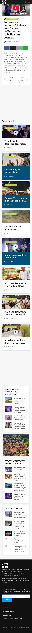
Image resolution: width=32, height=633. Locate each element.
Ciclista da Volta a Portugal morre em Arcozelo (19, 533)
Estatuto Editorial (8, 611)
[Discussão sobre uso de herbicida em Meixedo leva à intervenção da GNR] (8, 514)
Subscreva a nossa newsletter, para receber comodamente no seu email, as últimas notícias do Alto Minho (16, 591)
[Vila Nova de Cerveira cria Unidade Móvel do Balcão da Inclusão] (16, 273)
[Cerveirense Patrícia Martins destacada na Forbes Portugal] (8, 417)
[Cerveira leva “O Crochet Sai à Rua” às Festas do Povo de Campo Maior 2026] (8, 425)
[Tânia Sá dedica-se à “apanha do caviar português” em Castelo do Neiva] (8, 548)
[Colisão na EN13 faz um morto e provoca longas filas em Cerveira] (8, 400)
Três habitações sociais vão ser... (12, 171)
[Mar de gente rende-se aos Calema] (16, 245)
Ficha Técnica (7, 615)
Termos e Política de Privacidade (12, 619)
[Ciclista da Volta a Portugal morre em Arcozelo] (8, 533)
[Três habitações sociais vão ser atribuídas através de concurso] (16, 159)
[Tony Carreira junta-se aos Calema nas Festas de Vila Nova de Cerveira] (8, 409)
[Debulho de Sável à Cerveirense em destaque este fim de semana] (8, 476)
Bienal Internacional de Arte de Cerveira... (14, 341)
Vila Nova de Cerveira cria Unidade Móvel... (15, 284)
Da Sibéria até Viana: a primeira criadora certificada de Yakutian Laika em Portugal (20, 525)
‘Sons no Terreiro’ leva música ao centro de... (15, 199)
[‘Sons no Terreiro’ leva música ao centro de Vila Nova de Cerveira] (16, 188)
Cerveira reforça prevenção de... (12, 227)
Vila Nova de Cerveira (12, 18)
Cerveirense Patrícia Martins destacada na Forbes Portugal (20, 417)
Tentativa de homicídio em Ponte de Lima (20, 540)
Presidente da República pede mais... (15, 142)
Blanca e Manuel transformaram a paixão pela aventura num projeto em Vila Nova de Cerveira (20, 487)
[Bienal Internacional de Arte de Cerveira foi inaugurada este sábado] (16, 330)
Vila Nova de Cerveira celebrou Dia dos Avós (15, 313)
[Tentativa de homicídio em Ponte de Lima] (8, 540)
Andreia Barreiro (10, 41)
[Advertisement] (16, 102)
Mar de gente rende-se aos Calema (15, 256)
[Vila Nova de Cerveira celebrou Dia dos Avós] (16, 302)
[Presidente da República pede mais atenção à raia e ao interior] (16, 131)
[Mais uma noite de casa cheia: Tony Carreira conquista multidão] (8, 496)
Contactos (6, 608)
